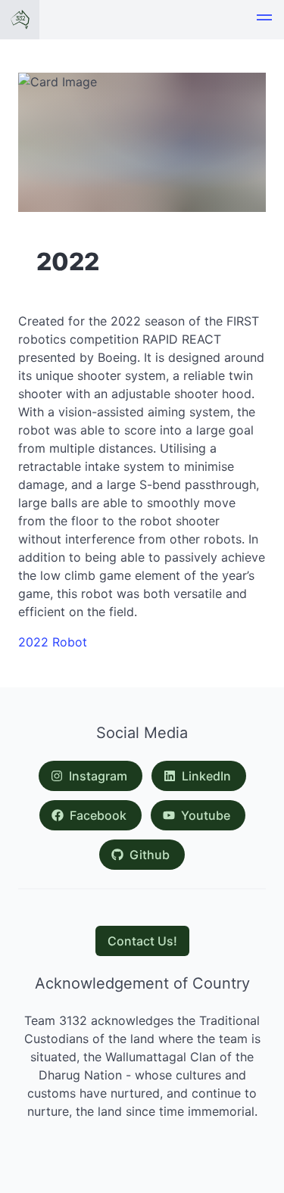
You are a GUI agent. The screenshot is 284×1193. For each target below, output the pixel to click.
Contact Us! (142, 940)
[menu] (264, 20)
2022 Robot (52, 641)
